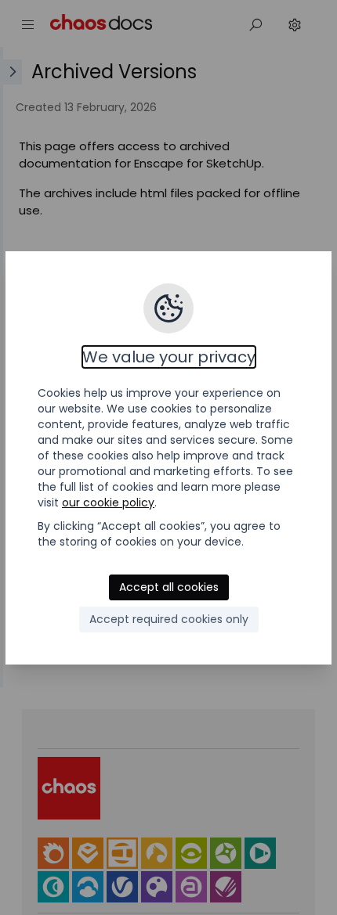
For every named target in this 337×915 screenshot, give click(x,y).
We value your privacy (168, 357)
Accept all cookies (169, 587)
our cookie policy (108, 502)
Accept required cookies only (168, 619)
